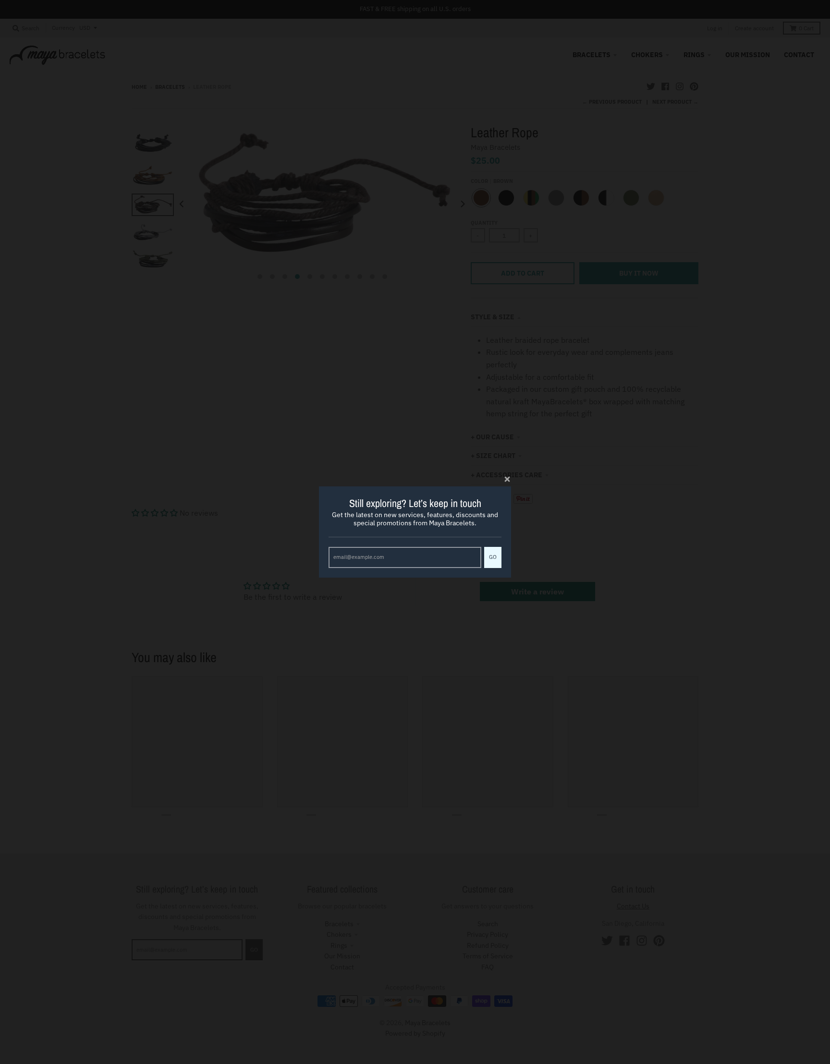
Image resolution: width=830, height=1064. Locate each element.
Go (493, 557)
